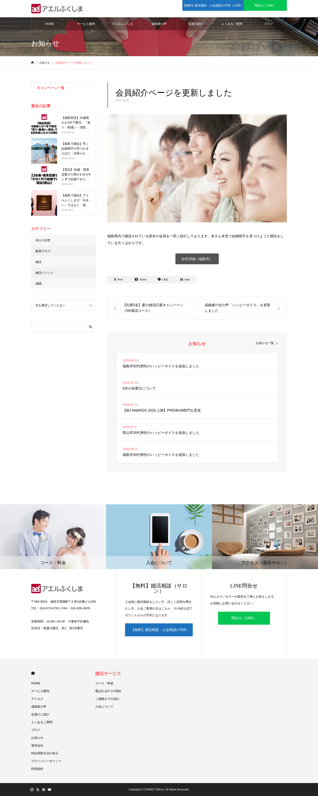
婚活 (38, 262)
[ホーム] (32, 62)
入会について (104, 706)
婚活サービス (108, 673)
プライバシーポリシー (46, 761)
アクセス (37, 698)
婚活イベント (44, 272)
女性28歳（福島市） (197, 259)
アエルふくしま (122, 23)
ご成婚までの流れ (107, 698)
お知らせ (37, 737)
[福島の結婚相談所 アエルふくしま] (58, 8)
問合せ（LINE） (265, 5)
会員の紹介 (195, 23)
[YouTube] (49, 789)
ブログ (268, 23)
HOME (49, 23)
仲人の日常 (43, 240)
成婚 (38, 283)
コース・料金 (104, 683)
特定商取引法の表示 (44, 753)
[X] (37, 789)
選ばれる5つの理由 (108, 691)
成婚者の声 (159, 23)
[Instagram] (32, 789)
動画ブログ (43, 251)
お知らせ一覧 (265, 342)
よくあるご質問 (232, 23)
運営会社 (37, 745)
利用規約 (37, 769)
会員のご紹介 (40, 714)
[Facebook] (43, 789)
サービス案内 (86, 23)
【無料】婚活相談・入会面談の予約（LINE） (213, 5)
